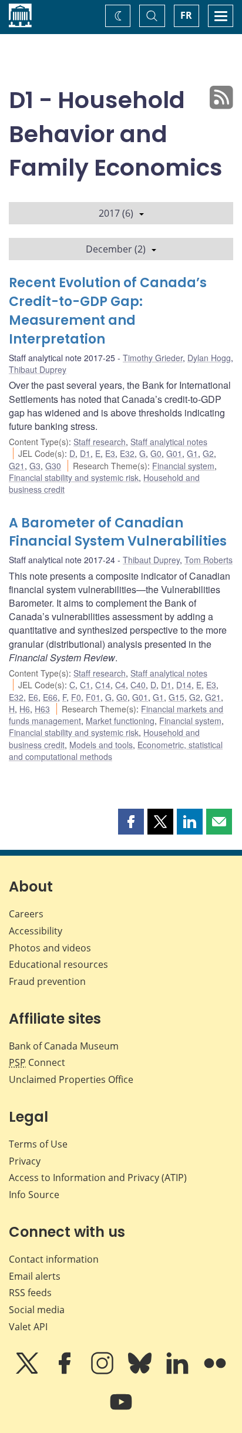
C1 (85, 685)
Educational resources (58, 964)
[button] (131, 822)
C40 (138, 685)
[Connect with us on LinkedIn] (178, 1371)
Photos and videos (50, 947)
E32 (127, 453)
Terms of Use (38, 1144)
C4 (120, 685)
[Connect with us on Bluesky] (141, 1371)
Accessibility (35, 930)
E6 (33, 697)
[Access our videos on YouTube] (121, 1410)
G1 (192, 453)
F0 (76, 697)
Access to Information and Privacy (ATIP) (98, 1177)
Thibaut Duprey (37, 369)
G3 (35, 466)
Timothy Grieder (153, 358)
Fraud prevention (47, 981)
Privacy (25, 1161)
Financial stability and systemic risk (74, 477)
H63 (42, 709)
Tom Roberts (208, 560)
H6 (24, 709)
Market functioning (120, 720)
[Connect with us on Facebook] (66, 1371)
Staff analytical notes (168, 442)
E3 (110, 453)
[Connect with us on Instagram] (103, 1371)
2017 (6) (116, 213)
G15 (176, 697)
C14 (102, 685)
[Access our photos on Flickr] (215, 1371)
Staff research (99, 442)
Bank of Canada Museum (64, 1046)
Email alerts (34, 1276)
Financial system (183, 466)
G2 (208, 453)
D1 (85, 453)
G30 (53, 466)
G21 (17, 466)
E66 (50, 697)
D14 (183, 685)
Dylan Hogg (209, 358)
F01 (93, 697)
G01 (174, 453)
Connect (37, 1062)
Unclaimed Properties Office (71, 1079)
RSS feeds (30, 1292)
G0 (156, 453)
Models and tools (101, 745)
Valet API (28, 1326)
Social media (37, 1309)
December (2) (116, 249)
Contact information (54, 1259)
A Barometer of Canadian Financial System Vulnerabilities (118, 532)
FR (186, 15)
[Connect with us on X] (28, 1371)
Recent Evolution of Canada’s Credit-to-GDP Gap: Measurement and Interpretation (108, 311)
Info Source (34, 1194)
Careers (26, 913)
